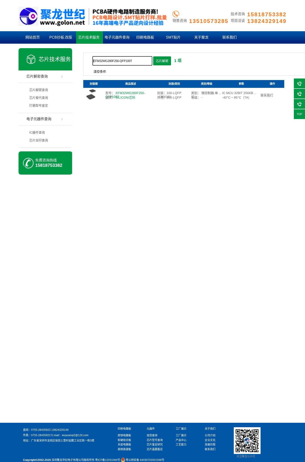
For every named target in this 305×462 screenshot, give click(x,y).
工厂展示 (181, 435)
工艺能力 (181, 444)
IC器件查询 (37, 132)
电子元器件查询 (117, 37)
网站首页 (32, 37)
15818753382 (48, 165)
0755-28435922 (41, 429)
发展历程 (210, 444)
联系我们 (229, 37)
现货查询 (152, 435)
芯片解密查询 (37, 76)
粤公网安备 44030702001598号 (145, 460)
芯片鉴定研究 (155, 444)
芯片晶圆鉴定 (155, 449)
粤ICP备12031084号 (107, 460)
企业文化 (210, 440)
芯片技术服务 (89, 37)
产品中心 (181, 440)
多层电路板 (124, 444)
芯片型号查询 (155, 440)
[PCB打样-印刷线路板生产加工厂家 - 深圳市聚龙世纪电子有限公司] (95, 25)
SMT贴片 (173, 37)
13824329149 (60, 429)
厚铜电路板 (124, 435)
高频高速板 (124, 449)
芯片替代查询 (38, 97)
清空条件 (100, 71)
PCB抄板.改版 (60, 37)
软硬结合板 (124, 440)
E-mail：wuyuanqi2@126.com (69, 435)
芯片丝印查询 (38, 140)
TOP (299, 114)
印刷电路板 (145, 37)
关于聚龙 (201, 37)
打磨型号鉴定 (38, 105)
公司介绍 (210, 435)
